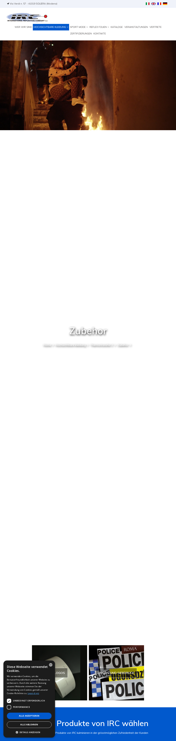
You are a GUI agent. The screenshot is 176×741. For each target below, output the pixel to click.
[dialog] (29, 699)
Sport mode (78, 27)
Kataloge (117, 27)
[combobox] (50, 665)
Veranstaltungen (136, 27)
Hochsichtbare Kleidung (50, 27)
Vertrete (156, 27)
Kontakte (100, 33)
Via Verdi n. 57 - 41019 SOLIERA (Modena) (33, 3)
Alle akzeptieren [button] (29, 715)
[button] (29, 732)
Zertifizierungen (81, 33)
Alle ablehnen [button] (29, 724)
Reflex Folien (98, 27)
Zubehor (123, 345)
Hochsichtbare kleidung (71, 345)
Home (47, 345)
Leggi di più (33, 693)
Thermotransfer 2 (101, 345)
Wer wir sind (23, 27)
